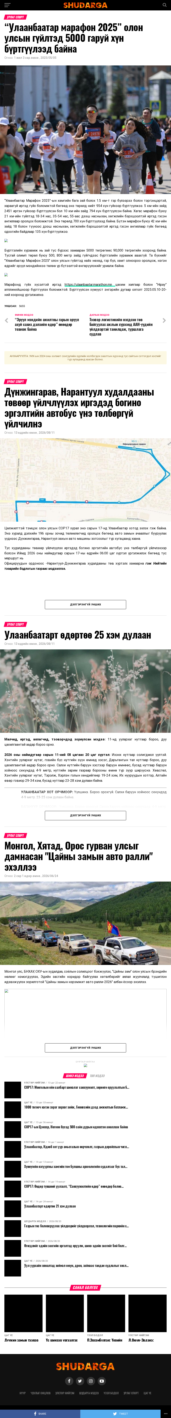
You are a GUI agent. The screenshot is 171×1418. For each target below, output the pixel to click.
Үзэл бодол (111, 1393)
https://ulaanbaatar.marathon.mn (90, 285)
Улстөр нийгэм (64, 1393)
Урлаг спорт (131, 1393)
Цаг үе (147, 1393)
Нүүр (23, 1393)
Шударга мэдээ (89, 1393)
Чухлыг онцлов (40, 1393)
